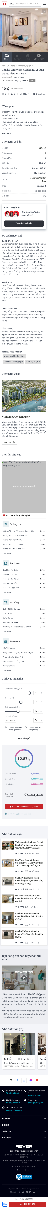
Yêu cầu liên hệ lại (23, 224)
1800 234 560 (34, 1096)
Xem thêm (6, 134)
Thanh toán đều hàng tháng (35, 729)
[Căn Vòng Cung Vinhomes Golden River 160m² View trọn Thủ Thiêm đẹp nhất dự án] (8, 863)
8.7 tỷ (43, 1059)
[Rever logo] (4, 3)
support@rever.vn (14, 1110)
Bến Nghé (21, 66)
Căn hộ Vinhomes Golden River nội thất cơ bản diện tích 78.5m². (29, 934)
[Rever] (24, 1146)
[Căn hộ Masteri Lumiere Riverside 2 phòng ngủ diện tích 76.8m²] (18, 1044)
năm (40, 711)
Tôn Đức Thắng (8, 66)
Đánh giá (13, 1192)
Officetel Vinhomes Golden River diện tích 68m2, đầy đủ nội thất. (28, 899)
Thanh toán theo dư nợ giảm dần (15, 729)
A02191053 (8, 1066)
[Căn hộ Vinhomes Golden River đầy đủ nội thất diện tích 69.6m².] (8, 918)
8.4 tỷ (7, 1059)
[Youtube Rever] (34, 1192)
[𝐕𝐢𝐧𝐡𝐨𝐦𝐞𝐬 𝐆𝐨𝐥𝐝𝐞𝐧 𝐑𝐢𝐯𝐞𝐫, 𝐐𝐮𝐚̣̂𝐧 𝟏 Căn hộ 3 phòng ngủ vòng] (8, 845)
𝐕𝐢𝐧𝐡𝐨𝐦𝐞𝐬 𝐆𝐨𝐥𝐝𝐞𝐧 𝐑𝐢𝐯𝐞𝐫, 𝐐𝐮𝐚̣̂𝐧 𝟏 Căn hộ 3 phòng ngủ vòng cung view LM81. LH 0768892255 (29, 845)
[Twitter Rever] (23, 1192)
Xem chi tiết (9, 442)
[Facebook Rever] (19, 1192)
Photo (7, 59)
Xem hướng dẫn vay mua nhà (19, 814)
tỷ (41, 693)
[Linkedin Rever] (27, 1192)
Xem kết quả (24, 739)
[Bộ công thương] (24, 1177)
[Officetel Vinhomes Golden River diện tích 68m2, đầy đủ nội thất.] (8, 899)
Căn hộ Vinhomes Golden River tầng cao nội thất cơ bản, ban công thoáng (29, 881)
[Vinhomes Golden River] (24, 396)
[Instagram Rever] (30, 1192)
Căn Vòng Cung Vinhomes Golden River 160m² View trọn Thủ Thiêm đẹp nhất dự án (29, 863)
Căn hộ (42, 148)
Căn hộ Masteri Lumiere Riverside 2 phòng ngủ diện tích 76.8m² (18, 1063)
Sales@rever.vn (13, 1103)
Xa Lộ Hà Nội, (20, 1066)
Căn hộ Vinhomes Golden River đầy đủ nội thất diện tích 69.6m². (29, 916)
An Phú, (29, 1066)
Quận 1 (29, 66)
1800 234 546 (28, 1204)
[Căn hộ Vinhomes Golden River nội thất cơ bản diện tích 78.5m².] (8, 935)
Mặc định (10, 720)
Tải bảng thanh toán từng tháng (25, 807)
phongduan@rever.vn (37, 1103)
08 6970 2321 (19, 1166)
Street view (39, 59)
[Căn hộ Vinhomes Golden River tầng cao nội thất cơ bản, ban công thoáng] (8, 881)
